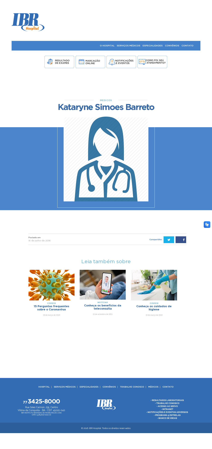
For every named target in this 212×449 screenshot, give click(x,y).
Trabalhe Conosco (132, 387)
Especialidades (89, 387)
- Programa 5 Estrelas (167, 415)
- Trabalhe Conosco (167, 403)
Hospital (44, 387)
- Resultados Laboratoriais (167, 400)
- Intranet (167, 409)
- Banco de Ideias (167, 418)
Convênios (109, 387)
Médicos (153, 387)
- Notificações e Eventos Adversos (167, 412)
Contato (168, 387)
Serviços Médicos (65, 387)
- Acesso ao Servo (167, 406)
